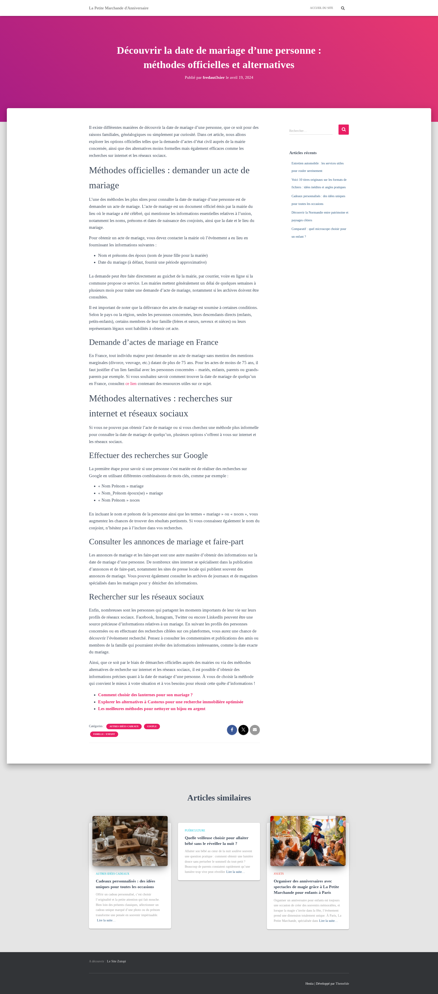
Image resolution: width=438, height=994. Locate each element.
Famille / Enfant (104, 734)
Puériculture (195, 830)
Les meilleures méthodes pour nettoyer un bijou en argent (151, 708)
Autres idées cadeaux (124, 726)
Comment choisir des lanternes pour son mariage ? (145, 694)
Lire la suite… (106, 920)
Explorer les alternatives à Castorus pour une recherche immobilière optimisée (170, 701)
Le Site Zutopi (116, 961)
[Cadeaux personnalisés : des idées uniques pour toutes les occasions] (130, 840)
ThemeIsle (342, 983)
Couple (152, 726)
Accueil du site (321, 8)
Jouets (279, 873)
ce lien (131, 383)
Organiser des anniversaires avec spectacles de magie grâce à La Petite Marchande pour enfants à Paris (306, 887)
